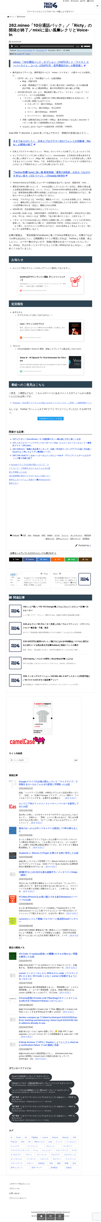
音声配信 (86, 539)
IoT (26, 1137)
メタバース (44, 1159)
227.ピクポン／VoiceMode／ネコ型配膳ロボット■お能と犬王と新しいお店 (47, 439)
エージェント (33, 1146)
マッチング (31, 1159)
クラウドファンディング (20, 1150)
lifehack (55, 1137)
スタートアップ (62, 1150)
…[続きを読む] (69, 798)
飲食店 (69, 1167)
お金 (50, 1142)
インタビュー (71, 1142)
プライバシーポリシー (17, 1198)
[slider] (87, 46)
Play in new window (25, 50)
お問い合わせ (14, 1193)
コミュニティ (47, 1150)
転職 (66, 1163)
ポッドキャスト (76, 535)
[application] (50, 46)
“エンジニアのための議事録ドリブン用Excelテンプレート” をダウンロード (40, 1091)
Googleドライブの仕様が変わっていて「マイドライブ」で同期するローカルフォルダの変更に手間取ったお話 (29, 468)
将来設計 (41, 1163)
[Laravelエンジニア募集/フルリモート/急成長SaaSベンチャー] (12, 921)
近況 (74, 1163)
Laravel (45, 1137)
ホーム (11, 17)
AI (11, 1137)
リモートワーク (17, 1163)
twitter (49, 535)
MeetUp (65, 1137)
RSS (28, 54)
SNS (43, 535)
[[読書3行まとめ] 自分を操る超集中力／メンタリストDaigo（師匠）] (12, 874)
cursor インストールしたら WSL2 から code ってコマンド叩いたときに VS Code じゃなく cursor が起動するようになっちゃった (48, 976)
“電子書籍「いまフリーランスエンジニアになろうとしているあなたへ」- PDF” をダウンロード (43, 1118)
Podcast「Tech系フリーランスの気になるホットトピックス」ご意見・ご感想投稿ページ (52, 403)
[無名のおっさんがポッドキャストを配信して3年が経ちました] (12, 830)
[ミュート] (82, 46)
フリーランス (41, 1155)
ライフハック (71, 1159)
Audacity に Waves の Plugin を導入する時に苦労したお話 (48, 853)
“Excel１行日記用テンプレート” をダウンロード (31, 1077)
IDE (24, 535)
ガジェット (50, 1146)
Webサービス (39, 1142)
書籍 (59, 1163)
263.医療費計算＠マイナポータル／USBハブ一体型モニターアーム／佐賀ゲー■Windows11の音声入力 (29, 479)
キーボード (67, 1146)
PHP (74, 1137)
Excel (18, 1137)
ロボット (30, 1163)
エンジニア (15, 1146)
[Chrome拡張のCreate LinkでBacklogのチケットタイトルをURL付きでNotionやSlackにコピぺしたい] (12, 1000)
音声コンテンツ (62, 539)
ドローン (28, 1155)
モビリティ (57, 1159)
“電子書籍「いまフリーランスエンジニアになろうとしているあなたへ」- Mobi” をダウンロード (43, 1108)
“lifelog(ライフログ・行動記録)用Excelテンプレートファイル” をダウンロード (42, 1084)
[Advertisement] (50, 509)
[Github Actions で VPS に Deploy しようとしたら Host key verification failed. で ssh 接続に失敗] (12, 1044)
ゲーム (35, 1150)
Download (41, 50)
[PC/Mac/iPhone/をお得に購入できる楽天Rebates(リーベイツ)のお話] (12, 899)
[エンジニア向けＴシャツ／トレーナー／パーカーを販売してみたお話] (12, 805)
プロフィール (14, 1188)
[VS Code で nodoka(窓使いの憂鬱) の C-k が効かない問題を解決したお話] (12, 956)
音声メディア (75, 539)
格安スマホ (50, 539)
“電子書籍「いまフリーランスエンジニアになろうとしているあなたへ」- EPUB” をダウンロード (44, 1099)
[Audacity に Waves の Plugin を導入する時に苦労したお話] (12, 855)
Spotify (19, 54)
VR (29, 1142)
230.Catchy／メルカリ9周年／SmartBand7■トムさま (48, 658)
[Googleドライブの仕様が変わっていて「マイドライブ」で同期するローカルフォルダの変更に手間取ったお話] (12, 783)
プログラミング (70, 1155)
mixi (29, 535)
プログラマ (55, 1155)
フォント (64, 535)
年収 (51, 1163)
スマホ (56, 535)
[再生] (12, 46)
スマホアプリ (16, 1155)
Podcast (22, 17)
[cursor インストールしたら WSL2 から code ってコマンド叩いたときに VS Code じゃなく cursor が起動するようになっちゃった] (12, 975)
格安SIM (87, 535)
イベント (59, 1142)
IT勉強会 (34, 1137)
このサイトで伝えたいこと (19, 1184)
